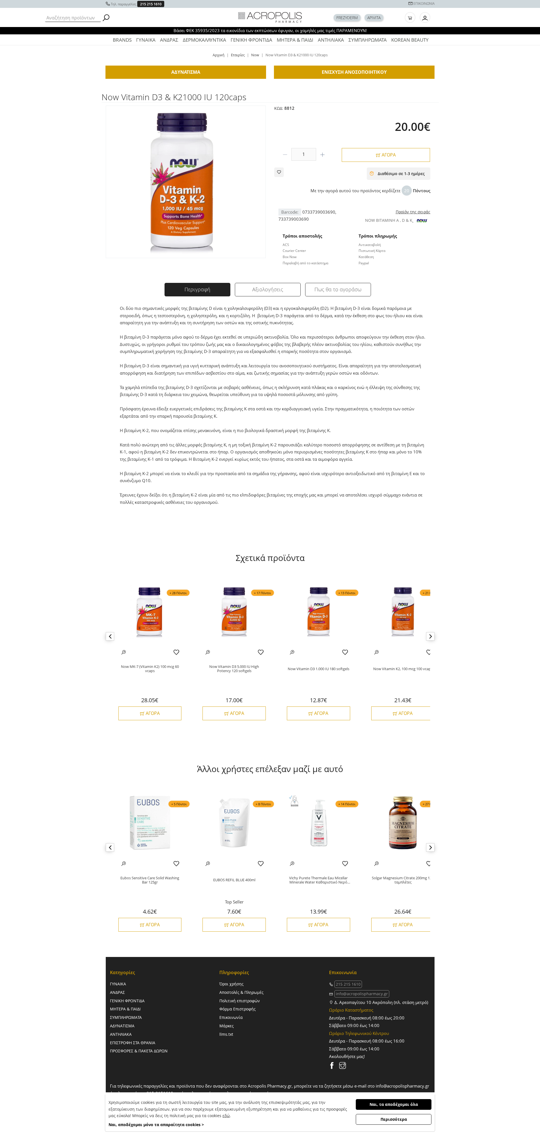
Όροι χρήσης (231, 984)
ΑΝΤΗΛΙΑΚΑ (331, 40)
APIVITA (374, 17)
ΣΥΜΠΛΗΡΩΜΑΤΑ (367, 40)
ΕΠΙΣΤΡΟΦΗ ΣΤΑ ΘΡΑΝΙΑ (132, 1042)
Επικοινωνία (231, 1017)
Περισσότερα (394, 1119)
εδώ (226, 1115)
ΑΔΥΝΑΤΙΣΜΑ (122, 1025)
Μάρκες (226, 1025)
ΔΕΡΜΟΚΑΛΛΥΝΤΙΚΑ (204, 40)
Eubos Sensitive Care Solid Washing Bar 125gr (149, 880)
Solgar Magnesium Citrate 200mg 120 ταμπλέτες (403, 880)
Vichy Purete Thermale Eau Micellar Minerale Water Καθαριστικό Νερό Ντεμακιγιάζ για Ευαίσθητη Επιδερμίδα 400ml (318, 880)
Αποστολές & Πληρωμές (241, 992)
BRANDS (122, 40)
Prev (110, 636)
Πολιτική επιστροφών (239, 1000)
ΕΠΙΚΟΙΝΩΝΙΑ (424, 3)
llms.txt (226, 1034)
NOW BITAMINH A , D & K (388, 220)
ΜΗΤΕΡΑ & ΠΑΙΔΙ (295, 40)
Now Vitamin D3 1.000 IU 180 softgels (318, 669)
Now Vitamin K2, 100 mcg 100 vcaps (403, 669)
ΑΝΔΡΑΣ (169, 40)
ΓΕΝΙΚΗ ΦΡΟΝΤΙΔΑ (251, 40)
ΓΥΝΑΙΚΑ (146, 40)
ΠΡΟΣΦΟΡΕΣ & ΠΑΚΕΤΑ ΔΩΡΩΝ (139, 1051)
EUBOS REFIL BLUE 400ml (234, 880)
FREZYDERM (347, 17)
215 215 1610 (150, 3)
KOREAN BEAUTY (410, 40)
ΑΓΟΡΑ (388, 155)
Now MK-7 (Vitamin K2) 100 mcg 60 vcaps (150, 669)
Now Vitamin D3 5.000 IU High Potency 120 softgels (234, 669)
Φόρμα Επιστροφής (237, 1009)
